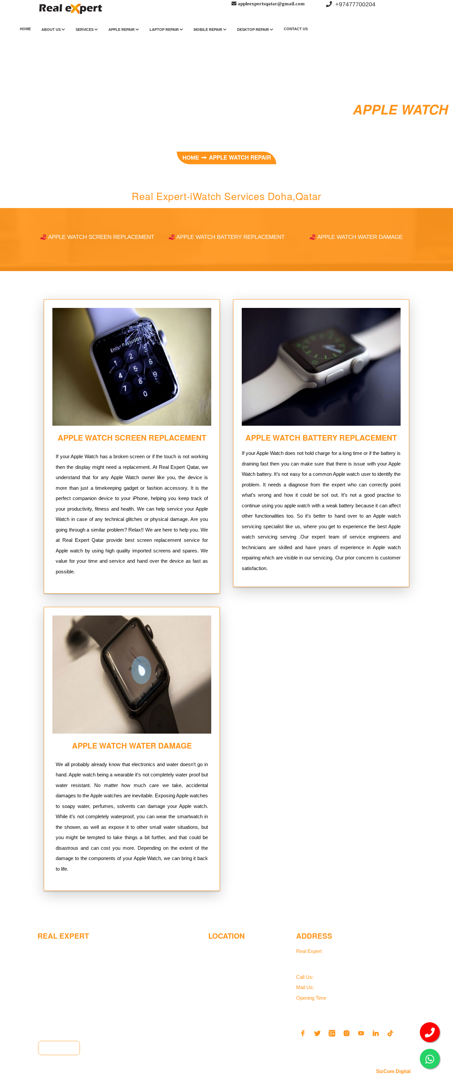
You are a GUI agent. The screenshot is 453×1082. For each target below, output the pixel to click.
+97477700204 (327, 977)
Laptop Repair (165, 30)
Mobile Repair (208, 30)
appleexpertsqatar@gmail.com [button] (270, 3)
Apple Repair (122, 30)
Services (85, 30)
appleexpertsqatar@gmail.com (344, 987)
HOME (191, 158)
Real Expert (309, 951)
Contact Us (296, 29)
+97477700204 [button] (353, 4)
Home (25, 29)
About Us (51, 30)
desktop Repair (253, 30)
